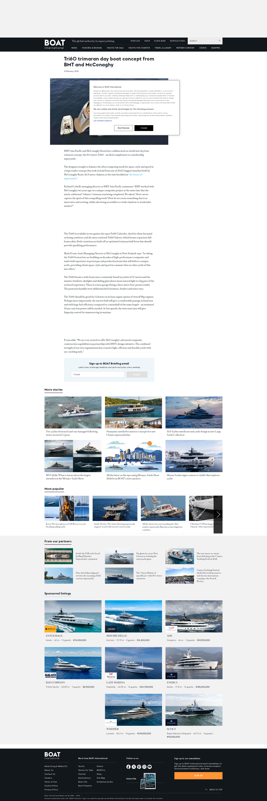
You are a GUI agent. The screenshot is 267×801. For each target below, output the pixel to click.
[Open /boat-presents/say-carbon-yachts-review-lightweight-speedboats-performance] (119, 576)
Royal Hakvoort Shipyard (179, 733)
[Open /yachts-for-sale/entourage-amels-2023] (73, 616)
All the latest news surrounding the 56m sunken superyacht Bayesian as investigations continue (162, 526)
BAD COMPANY (55, 682)
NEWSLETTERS (177, 41)
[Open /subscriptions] (145, 781)
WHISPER (112, 729)
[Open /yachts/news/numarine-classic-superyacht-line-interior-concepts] (133, 412)
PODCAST (135, 41)
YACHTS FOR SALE (115, 48)
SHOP (147, 41)
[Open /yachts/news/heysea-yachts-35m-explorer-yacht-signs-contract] (193, 456)
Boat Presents (85, 786)
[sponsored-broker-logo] (50, 631)
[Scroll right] (218, 514)
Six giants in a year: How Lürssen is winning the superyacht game (147, 556)
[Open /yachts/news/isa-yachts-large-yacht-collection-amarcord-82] (193, 412)
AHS (169, 635)
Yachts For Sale (85, 770)
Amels (49, 640)
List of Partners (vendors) (102, 121)
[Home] (56, 45)
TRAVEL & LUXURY (163, 48)
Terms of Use (50, 782)
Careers (48, 778)
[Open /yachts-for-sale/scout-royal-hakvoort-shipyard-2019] (193, 710)
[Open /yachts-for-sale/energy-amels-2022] (193, 663)
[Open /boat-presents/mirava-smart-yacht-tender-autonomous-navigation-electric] (179, 556)
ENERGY (172, 682)
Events (100, 766)
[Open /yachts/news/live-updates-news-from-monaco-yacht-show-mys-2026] (133, 456)
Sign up (198, 775)
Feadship (110, 687)
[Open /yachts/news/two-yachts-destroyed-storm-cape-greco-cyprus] (73, 412)
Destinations (84, 778)
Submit (137, 375)
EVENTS (203, 48)
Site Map (101, 778)
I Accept (144, 128)
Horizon (110, 640)
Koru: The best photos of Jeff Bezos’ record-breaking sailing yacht (66, 525)
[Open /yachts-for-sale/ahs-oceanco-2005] (193, 616)
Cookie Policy (51, 786)
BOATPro (101, 770)
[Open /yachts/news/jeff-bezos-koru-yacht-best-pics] (66, 508)
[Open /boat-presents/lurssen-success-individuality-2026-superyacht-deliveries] (119, 556)
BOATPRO (215, 48)
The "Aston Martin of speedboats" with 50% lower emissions (149, 575)
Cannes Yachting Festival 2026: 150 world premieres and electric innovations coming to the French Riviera (209, 576)
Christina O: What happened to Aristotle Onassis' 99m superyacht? (209, 525)
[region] (134, 107)
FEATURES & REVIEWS (92, 48)
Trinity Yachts (52, 687)
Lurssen (110, 733)
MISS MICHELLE (116, 635)
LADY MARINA (115, 682)
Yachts (81, 766)
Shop (99, 774)
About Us (48, 770)
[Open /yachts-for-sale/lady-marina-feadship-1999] (133, 663)
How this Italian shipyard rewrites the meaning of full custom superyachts (88, 575)
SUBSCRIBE (160, 41)
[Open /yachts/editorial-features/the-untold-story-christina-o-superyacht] (211, 508)
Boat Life (82, 782)
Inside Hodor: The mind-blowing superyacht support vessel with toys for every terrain (114, 525)
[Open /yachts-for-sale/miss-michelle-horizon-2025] (133, 616)
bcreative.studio (105, 782)
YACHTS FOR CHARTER (139, 48)
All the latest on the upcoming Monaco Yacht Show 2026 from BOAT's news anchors (132, 477)
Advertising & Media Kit (55, 766)
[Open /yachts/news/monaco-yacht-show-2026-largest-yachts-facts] (73, 456)
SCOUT (171, 729)
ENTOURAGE (54, 635)
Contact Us (49, 774)
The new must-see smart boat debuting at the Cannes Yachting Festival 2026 (209, 556)
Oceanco (171, 640)
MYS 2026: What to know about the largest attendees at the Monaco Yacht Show (68, 477)
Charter (82, 774)
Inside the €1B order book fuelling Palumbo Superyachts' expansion (88, 556)
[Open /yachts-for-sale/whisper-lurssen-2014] (133, 710)
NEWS (74, 48)
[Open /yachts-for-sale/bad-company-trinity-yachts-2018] (73, 663)
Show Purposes (123, 128)
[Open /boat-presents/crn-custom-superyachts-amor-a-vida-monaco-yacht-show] (58, 576)
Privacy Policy (51, 790)
